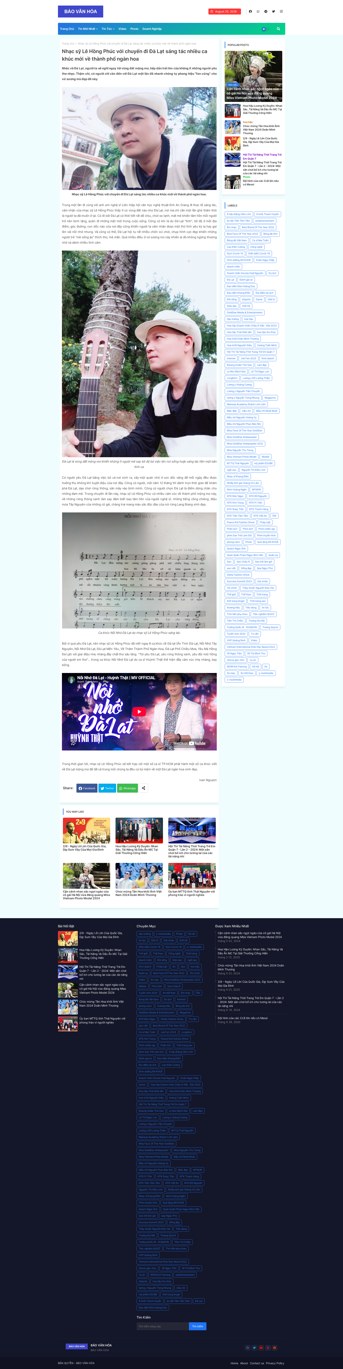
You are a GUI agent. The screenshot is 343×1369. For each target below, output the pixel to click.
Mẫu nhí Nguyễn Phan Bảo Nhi (244, 423)
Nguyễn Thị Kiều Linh (253, 469)
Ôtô (274, 515)
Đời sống (232, 299)
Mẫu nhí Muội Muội (266, 410)
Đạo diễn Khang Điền (238, 292)
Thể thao (246, 594)
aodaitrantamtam (264, 220)
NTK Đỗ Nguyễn (258, 496)
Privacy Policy (275, 1363)
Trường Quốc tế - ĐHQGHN (242, 627)
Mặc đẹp (232, 410)
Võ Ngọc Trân (234, 653)
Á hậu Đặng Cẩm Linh (239, 214)
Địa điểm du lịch (264, 292)
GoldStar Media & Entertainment (244, 312)
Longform (232, 378)
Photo (134, 28)
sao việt (231, 568)
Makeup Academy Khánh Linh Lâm (246, 404)
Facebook (89, 788)
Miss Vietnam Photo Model (241, 456)
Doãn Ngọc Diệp (265, 260)
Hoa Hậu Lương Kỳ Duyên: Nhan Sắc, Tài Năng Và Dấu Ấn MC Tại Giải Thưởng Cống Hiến (137, 849)
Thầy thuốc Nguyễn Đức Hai (258, 587)
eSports (246, 299)
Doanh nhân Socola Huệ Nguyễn (245, 273)
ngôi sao (231, 469)
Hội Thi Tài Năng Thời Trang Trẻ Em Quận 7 (251, 351)
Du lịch (272, 273)
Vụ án (253, 659)
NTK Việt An (260, 515)
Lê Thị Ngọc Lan (260, 371)
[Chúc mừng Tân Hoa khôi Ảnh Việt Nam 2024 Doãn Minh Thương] (233, 127)
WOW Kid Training (237, 666)
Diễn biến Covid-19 (259, 253)
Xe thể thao (247, 673)
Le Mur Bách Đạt (236, 371)
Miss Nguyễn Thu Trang (240, 450)
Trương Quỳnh (270, 627)
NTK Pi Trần (255, 502)
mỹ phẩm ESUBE (263, 463)
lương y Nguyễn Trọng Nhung (243, 397)
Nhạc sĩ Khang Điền (238, 476)
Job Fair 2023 (248, 358)
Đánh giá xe (246, 279)
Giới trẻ (246, 305)
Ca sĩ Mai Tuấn (260, 240)
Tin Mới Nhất (86, 28)
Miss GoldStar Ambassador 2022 (245, 443)
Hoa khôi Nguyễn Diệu (239, 345)
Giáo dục (232, 305)
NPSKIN (256, 489)
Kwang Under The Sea (239, 364)
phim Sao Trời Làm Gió (239, 535)
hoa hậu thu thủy (266, 332)
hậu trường (233, 319)
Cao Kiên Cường (236, 246)
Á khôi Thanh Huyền (267, 214)
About (244, 1363)
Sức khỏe (262, 581)
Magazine (270, 397)
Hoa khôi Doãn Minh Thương (243, 338)
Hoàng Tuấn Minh (267, 345)
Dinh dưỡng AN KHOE (239, 260)
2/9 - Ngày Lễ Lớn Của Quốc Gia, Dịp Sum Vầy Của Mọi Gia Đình (84, 847)
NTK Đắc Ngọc (235, 496)
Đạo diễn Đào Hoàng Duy (241, 286)
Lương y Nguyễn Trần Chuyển (243, 391)
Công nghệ (256, 246)
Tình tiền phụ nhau (237, 614)
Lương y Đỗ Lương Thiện (256, 378)
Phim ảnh (248, 528)
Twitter (109, 788)
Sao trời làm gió (263, 561)
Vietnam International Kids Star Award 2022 (251, 646)
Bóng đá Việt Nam (237, 240)
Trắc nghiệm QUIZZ (264, 614)
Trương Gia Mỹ (257, 620)
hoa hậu (248, 319)
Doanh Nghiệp (152, 28)
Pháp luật (265, 522)
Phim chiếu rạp (266, 528)
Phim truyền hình (266, 535)
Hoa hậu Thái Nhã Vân (239, 332)
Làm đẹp (262, 364)
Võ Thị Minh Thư (256, 653)
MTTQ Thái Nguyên (238, 463)
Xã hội (255, 666)
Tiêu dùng (250, 607)
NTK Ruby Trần (235, 509)
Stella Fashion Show (238, 574)
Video (122, 28)
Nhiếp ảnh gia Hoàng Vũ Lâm (243, 482)
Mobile (265, 456)
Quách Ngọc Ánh (236, 548)
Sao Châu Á (243, 561)
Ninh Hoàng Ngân (237, 489)
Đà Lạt (230, 279)
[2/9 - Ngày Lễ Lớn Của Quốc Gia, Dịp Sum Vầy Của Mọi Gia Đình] (233, 143)
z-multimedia (234, 679)
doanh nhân (233, 266)
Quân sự (273, 555)
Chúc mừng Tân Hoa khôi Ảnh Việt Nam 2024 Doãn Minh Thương (139, 893)
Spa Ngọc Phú (265, 568)
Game (259, 299)
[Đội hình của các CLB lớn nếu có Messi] (233, 182)
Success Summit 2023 (239, 581)
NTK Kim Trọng (235, 502)
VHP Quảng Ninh (236, 640)
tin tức (265, 607)
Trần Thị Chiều (235, 620)
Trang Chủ (67, 28)
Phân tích (232, 528)
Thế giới (231, 594)
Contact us (257, 1363)
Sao (229, 561)
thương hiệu (233, 607)
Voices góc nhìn (235, 659)
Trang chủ (68, 43)
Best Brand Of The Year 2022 (258, 227)
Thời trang (262, 594)
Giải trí (271, 299)
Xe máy (231, 673)
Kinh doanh (268, 358)
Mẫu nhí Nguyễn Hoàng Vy (242, 417)
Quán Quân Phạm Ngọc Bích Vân (245, 555)
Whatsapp (129, 788)
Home (234, 1363)
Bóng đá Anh (270, 233)
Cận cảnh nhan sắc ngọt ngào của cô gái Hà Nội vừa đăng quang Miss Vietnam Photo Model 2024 (86, 895)
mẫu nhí (246, 410)
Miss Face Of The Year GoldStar (244, 430)
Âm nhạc (232, 227)
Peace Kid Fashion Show (240, 522)
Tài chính (232, 587)
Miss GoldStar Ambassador (242, 437)
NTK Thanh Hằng (258, 509)
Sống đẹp (246, 568)
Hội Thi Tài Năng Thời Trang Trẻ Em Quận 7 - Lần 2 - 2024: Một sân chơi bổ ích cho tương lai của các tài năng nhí (191, 851)
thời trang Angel (235, 600)
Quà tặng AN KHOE (267, 541)
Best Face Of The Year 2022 (242, 233)
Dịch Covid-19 (235, 253)
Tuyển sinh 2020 (236, 633)
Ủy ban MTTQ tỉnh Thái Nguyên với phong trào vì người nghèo (191, 893)
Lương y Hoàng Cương (239, 384)
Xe (265, 666)
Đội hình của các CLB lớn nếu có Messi (243, 1018)
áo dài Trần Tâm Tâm (238, 220)
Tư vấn (255, 633)
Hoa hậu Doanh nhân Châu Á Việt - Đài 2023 (252, 325)
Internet (231, 358)
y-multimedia (266, 673)
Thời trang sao (258, 600)
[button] (278, 29)
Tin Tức (107, 28)
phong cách (233, 541)
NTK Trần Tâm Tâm (237, 515)
